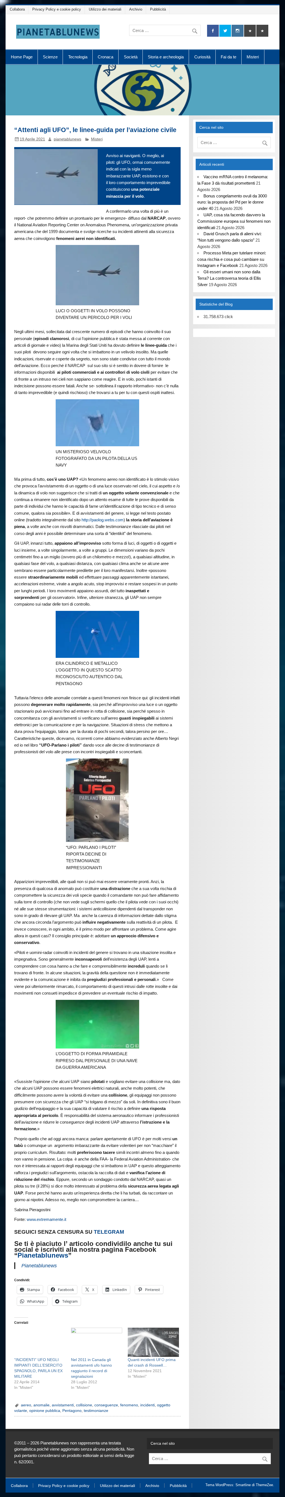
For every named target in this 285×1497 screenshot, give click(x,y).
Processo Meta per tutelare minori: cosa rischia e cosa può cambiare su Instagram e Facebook (231, 259)
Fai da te (228, 56)
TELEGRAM (109, 1232)
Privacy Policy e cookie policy (56, 9)
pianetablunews (67, 139)
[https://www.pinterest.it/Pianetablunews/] (250, 31)
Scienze (50, 56)
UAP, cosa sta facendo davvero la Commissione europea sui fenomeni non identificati (234, 221)
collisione (84, 1405)
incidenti (147, 1405)
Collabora (17, 9)
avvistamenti (63, 1405)
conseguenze (106, 1405)
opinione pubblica (44, 1411)
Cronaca (105, 56)
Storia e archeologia (166, 56)
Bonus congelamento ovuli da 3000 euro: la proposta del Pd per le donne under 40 (232, 202)
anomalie (41, 1405)
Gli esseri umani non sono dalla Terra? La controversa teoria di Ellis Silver (229, 278)
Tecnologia (77, 56)
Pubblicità (158, 9)
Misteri (253, 56)
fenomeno (129, 1405)
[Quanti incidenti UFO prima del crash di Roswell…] (153, 1342)
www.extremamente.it (46, 1219)
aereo (26, 1405)
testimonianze (96, 1411)
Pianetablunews (43, 1255)
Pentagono (72, 1411)
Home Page (22, 56)
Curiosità (202, 56)
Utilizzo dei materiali (105, 9)
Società (130, 56)
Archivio (135, 9)
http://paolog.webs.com (103, 519)
